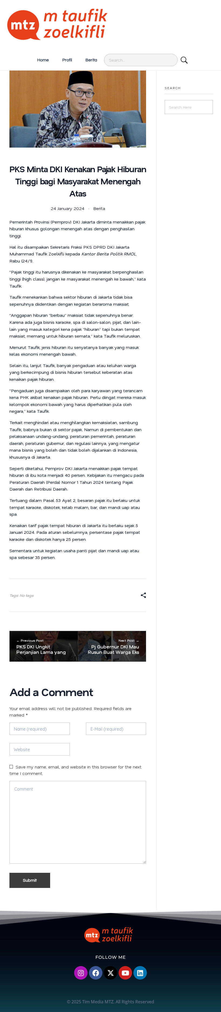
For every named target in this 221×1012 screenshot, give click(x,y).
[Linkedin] (140, 973)
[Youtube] (125, 973)
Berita (99, 208)
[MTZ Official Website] (110, 24)
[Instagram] (81, 973)
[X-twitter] (110, 973)
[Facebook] (95, 973)
